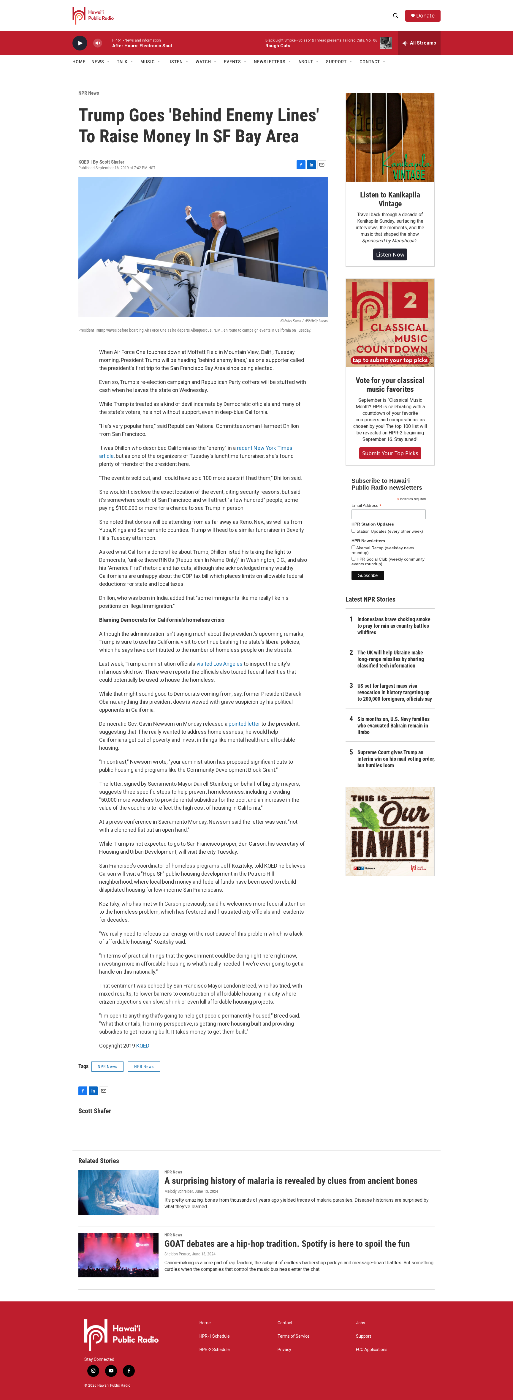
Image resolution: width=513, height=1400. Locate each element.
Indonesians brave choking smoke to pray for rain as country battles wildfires (393, 625)
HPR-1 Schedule (215, 1336)
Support (363, 1336)
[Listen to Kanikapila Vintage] (390, 137)
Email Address (367, 505)
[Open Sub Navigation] (108, 61)
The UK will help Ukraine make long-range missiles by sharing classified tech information (390, 659)
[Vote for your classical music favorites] (390, 323)
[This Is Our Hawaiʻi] (390, 831)
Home (79, 61)
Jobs (360, 1323)
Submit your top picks (390, 453)
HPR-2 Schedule (215, 1349)
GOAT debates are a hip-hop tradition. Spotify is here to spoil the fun (287, 1243)
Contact (285, 1323)
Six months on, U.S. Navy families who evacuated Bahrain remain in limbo (393, 725)
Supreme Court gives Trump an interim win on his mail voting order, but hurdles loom (396, 758)
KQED (142, 1046)
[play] (80, 43)
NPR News (88, 93)
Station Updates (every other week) (389, 531)
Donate (425, 15)
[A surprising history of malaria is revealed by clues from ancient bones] (118, 1192)
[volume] (98, 43)
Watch (203, 61)
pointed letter (244, 724)
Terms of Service (294, 1336)
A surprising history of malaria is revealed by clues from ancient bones (291, 1181)
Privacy (284, 1349)
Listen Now (390, 254)
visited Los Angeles (220, 664)
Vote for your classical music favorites (390, 385)
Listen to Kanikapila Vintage (390, 199)
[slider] (107, 43)
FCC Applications (371, 1349)
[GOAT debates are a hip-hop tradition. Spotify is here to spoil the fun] (118, 1255)
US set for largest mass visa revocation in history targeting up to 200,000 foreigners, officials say (394, 692)
